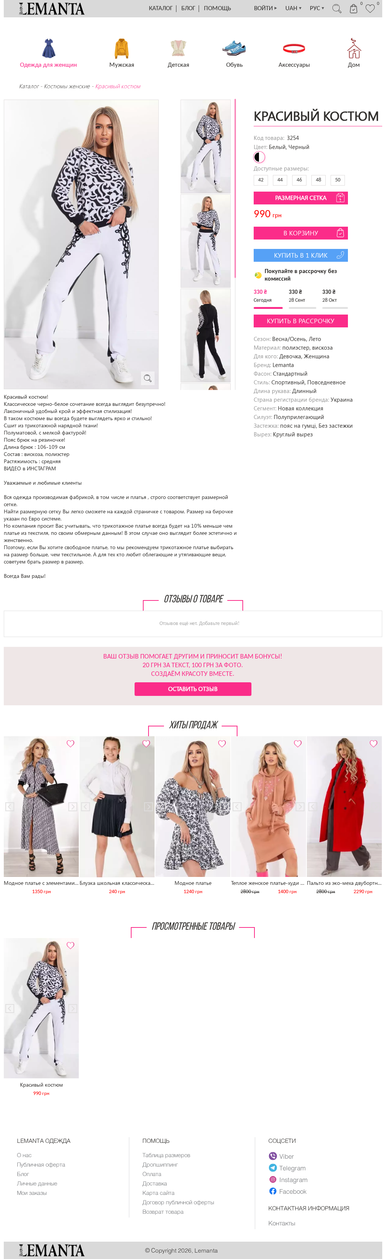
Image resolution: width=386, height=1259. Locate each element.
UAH (293, 8)
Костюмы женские (67, 86)
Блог (188, 8)
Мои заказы (32, 1192)
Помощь (217, 8)
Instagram (293, 1179)
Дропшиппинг (160, 1164)
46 (299, 180)
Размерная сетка (300, 197)
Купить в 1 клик (301, 255)
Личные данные (37, 1183)
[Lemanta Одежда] (52, 1254)
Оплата (151, 1173)
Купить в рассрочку (300, 320)
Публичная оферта (41, 1164)
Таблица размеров (166, 1155)
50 (337, 180)
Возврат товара (163, 1211)
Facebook (292, 1191)
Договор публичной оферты (178, 1202)
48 (318, 180)
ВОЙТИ (266, 8)
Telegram (292, 1167)
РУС (317, 8)
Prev (13, 739)
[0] (370, 12)
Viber (286, 1156)
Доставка (154, 1183)
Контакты (281, 1223)
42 (260, 180)
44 (280, 180)
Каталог (161, 8)
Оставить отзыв (193, 688)
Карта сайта (158, 1192)
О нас (24, 1155)
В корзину (300, 233)
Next (69, 739)
